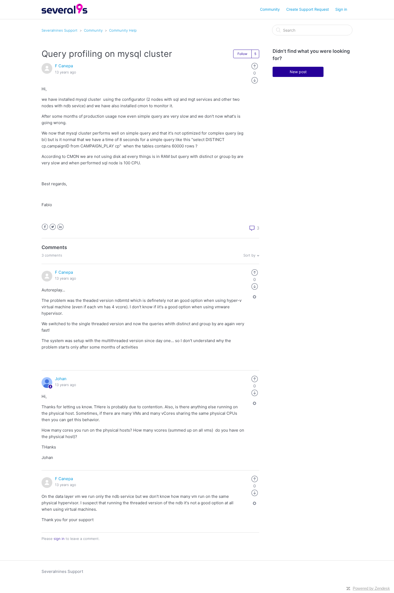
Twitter (52, 227)
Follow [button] (242, 54)
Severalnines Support (59, 30)
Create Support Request (307, 9)
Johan (60, 378)
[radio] (254, 65)
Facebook (45, 227)
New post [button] (298, 71)
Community (270, 9)
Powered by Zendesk (371, 588)
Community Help (123, 30)
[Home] (64, 12)
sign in (59, 538)
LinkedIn (60, 227)
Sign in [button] (341, 9)
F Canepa (64, 65)
